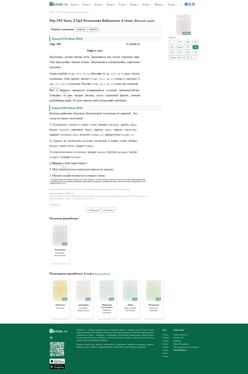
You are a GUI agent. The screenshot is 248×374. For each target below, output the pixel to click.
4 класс (165, 356)
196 (195, 52)
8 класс (165, 344)
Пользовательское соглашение (186, 347)
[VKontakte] (186, 4)
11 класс (165, 334)
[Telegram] (189, 4)
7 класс (165, 347)
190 (171, 47)
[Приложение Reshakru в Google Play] (57, 368)
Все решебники (102, 273)
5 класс (165, 353)
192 (195, 47)
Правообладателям (181, 344)
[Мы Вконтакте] (51, 338)
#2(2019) (93, 29)
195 (187, 52)
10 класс (165, 337)
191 (188, 47)
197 (187, 57)
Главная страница (180, 334)
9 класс (165, 341)
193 (172, 52)
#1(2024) (81, 29)
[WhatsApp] (193, 4)
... (172, 42)
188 (187, 42)
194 (179, 52)
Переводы (177, 341)
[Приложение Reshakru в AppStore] (57, 362)
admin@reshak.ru (180, 350)
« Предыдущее (93, 210)
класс (74, 4)
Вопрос (180, 47)
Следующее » (108, 210)
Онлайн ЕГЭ (178, 337)
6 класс (165, 350)
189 (195, 42)
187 (179, 42)
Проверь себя (176, 57)
